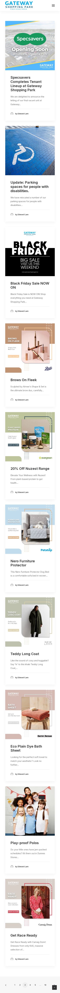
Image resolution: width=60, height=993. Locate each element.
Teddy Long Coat (24, 654)
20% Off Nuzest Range (29, 468)
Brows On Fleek (23, 380)
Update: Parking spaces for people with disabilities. (29, 186)
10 (45, 985)
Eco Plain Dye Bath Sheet (26, 748)
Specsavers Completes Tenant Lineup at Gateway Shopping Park (26, 83)
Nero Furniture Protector (22, 563)
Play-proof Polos (24, 843)
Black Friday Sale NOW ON (29, 285)
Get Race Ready (23, 935)
